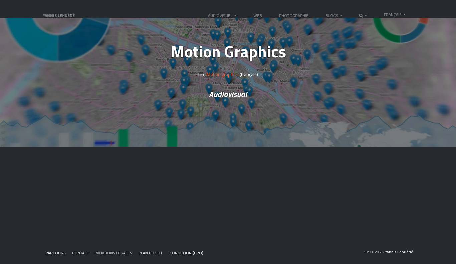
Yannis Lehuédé (59, 15)
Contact (80, 253)
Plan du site (151, 253)
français (393, 14)
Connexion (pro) (186, 253)
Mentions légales (113, 253)
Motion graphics (222, 74)
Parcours (55, 253)
